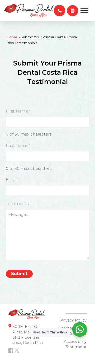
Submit (19, 273)
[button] (59, 10)
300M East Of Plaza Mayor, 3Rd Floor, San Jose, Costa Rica (27, 334)
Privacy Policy (73, 320)
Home (12, 37)
